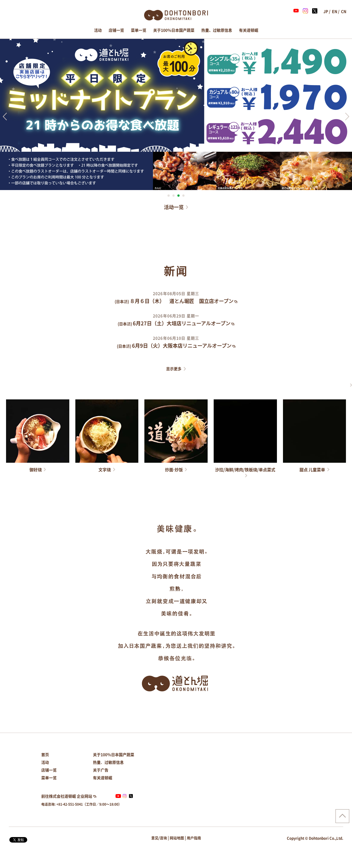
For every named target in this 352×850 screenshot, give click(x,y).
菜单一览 (138, 30)
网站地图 (177, 838)
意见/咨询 (159, 838)
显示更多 (174, 369)
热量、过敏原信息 (216, 30)
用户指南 (194, 838)
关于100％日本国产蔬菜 (173, 30)
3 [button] (178, 195)
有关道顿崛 (248, 30)
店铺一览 (116, 30)
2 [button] (173, 195)
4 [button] (183, 195)
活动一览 (174, 207)
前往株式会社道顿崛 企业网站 (66, 796)
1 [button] (168, 195)
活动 (98, 30)
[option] (176, 114)
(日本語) (174, 302)
